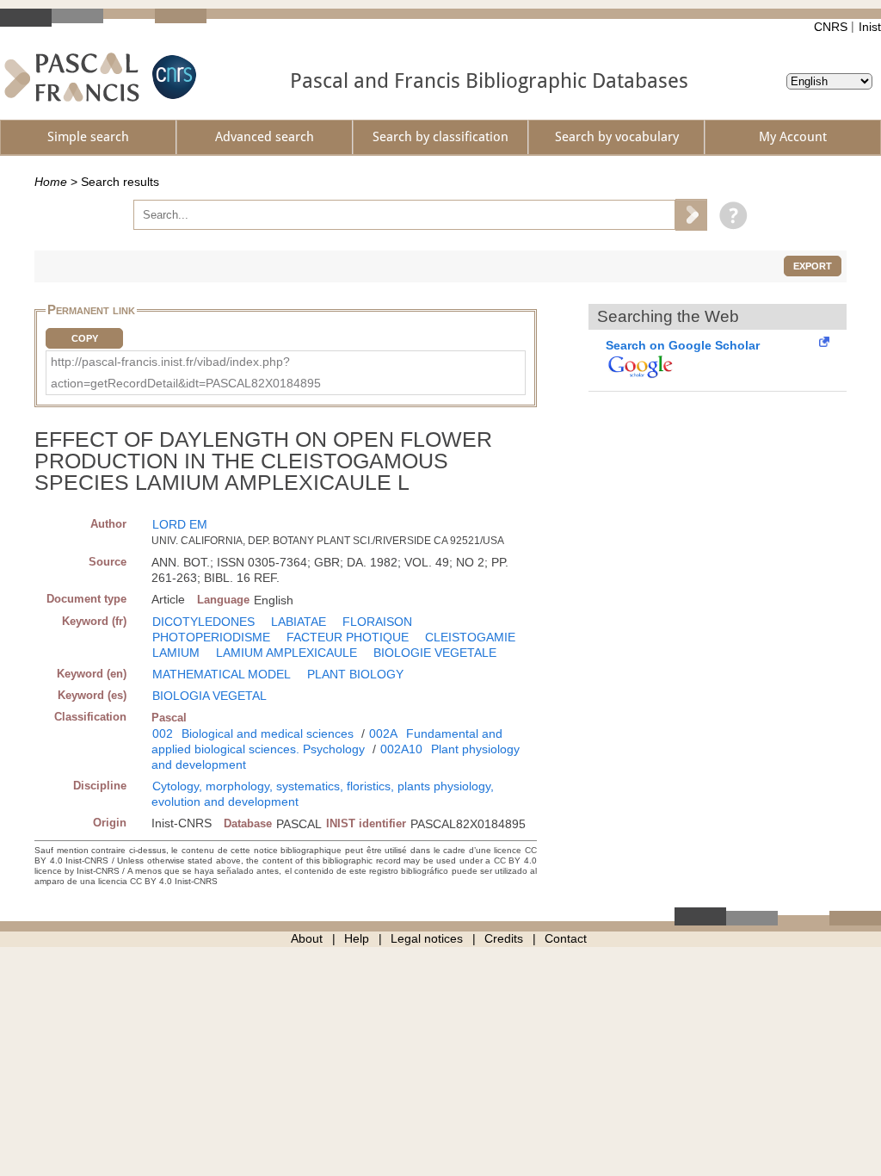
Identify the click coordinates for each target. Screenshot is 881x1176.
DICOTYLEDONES (203, 621)
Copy (84, 338)
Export (812, 266)
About (307, 938)
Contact (566, 938)
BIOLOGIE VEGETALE (434, 652)
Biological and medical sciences (268, 733)
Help (356, 938)
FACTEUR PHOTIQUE (347, 637)
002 (162, 733)
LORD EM (179, 524)
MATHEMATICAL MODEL (221, 674)
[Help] (729, 214)
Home (50, 182)
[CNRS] (172, 77)
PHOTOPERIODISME (211, 637)
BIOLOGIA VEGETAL (209, 696)
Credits (503, 938)
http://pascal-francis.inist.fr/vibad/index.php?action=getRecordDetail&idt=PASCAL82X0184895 (186, 372)
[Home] (72, 77)
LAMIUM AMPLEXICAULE (286, 652)
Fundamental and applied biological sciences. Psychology (326, 741)
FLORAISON (377, 621)
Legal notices (427, 938)
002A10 (401, 749)
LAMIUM (176, 652)
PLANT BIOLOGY (355, 674)
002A (383, 733)
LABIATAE (298, 621)
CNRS (830, 27)
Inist (870, 27)
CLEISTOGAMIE (470, 637)
